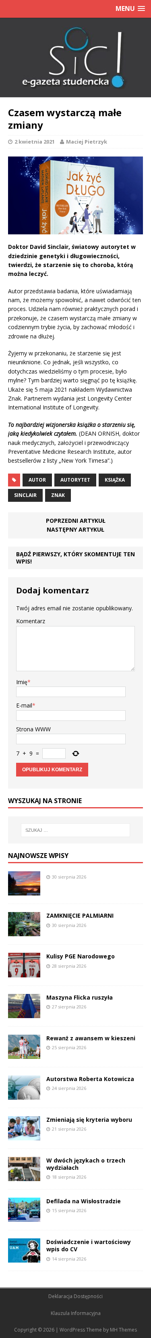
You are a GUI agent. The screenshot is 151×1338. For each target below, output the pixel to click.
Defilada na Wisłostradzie (83, 1201)
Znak (58, 495)
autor (37, 479)
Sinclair (25, 495)
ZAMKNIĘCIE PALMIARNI (80, 915)
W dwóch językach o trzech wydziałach (85, 1163)
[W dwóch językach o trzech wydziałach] (24, 1176)
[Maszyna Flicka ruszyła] (24, 1013)
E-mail (24, 705)
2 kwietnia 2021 (34, 141)
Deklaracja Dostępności (75, 1296)
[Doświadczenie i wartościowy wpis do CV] (24, 1258)
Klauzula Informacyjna (76, 1313)
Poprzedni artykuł (75, 520)
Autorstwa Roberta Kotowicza (90, 1079)
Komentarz (30, 621)
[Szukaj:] (76, 830)
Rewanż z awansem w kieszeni (90, 1038)
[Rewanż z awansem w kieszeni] (24, 1054)
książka (115, 479)
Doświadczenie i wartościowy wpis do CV (88, 1245)
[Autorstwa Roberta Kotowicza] (24, 1095)
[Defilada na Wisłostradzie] (24, 1217)
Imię (21, 682)
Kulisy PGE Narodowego (80, 956)
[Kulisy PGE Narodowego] (24, 972)
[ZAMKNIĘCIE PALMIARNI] (24, 931)
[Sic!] (75, 57)
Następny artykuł (75, 529)
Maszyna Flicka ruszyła (79, 997)
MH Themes (123, 1329)
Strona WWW (33, 729)
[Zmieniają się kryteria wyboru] (24, 1136)
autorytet (75, 479)
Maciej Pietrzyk (86, 141)
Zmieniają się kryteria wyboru (89, 1119)
